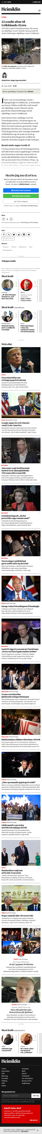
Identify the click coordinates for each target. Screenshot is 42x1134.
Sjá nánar (24, 1131)
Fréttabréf (25, 1076)
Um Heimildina (27, 1078)
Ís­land (30, 247)
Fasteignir (25, 1069)
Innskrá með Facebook (22, 190)
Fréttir (4, 17)
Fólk (3, 1073)
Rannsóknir (6, 1071)
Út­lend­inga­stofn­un (8, 250)
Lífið (3, 1083)
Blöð (23, 1071)
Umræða (5, 1078)
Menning (5, 1076)
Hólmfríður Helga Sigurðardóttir (14, 80)
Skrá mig (36, 1096)
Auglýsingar (26, 1083)
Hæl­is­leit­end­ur (23, 247)
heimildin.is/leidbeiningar (29, 206)
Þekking (4, 1081)
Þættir (4, 1086)
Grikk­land (13, 247)
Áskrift (24, 1073)
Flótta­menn (6, 247)
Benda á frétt (27, 1081)
